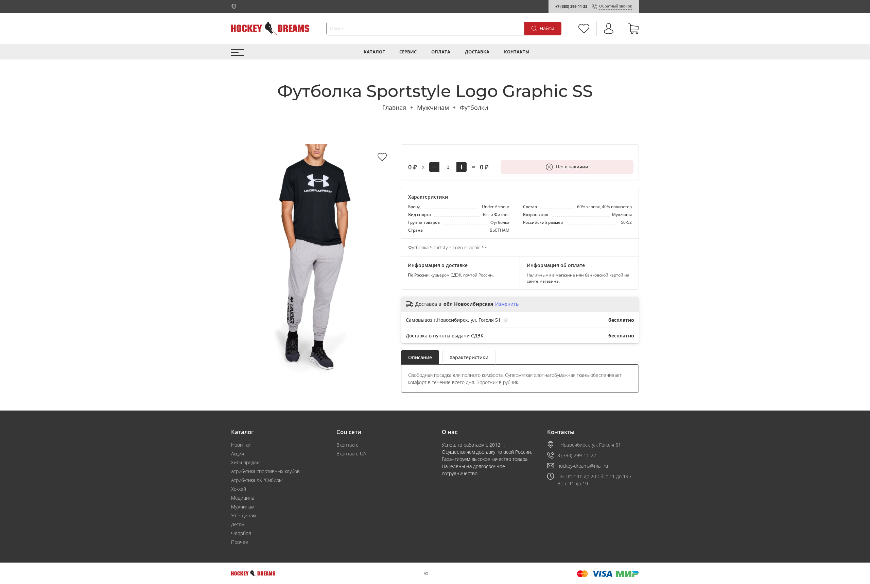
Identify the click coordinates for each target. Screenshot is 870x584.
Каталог (374, 52)
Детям (237, 524)
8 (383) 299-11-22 (576, 455)
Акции (237, 453)
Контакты (516, 52)
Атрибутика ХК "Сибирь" (257, 480)
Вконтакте (347, 444)
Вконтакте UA (351, 453)
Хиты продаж (245, 462)
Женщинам (243, 515)
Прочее (239, 542)
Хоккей (238, 489)
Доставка (477, 52)
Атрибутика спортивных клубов (265, 471)
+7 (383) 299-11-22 (571, 6)
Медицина (242, 498)
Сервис (408, 52)
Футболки (474, 107)
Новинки (240, 444)
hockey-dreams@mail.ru (582, 466)
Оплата (440, 52)
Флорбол (241, 533)
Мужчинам (433, 107)
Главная (394, 107)
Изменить (507, 304)
